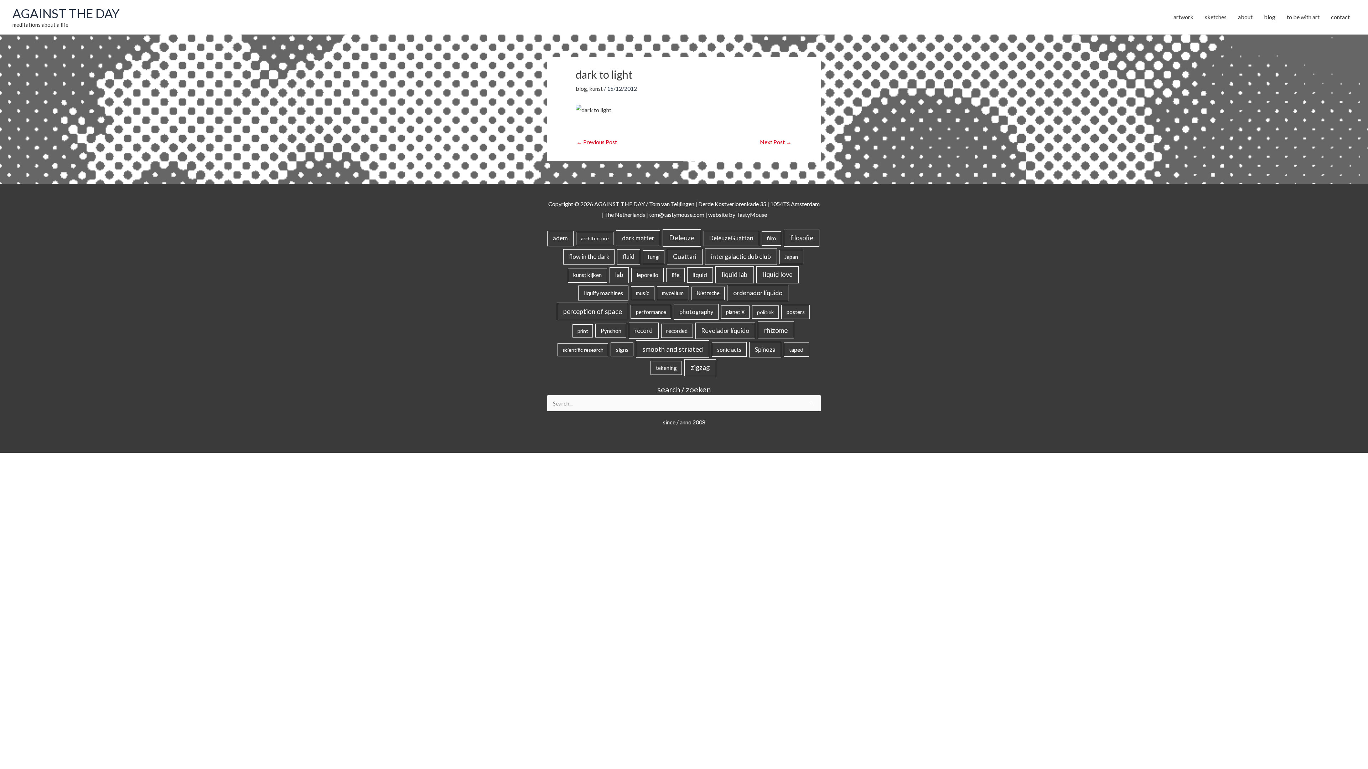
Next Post (776, 141)
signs (622, 349)
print (582, 331)
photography (696, 311)
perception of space (592, 311)
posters (796, 312)
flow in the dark (589, 256)
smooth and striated (672, 349)
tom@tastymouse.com (676, 214)
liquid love (778, 274)
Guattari (684, 256)
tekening (666, 368)
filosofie (801, 238)
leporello (647, 274)
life (675, 275)
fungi (653, 257)
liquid (700, 274)
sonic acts (729, 349)
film (771, 238)
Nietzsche (708, 293)
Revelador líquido (725, 330)
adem (560, 238)
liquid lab (734, 274)
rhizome (776, 330)
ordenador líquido (757, 293)
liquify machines (603, 292)
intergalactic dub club (741, 256)
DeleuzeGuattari (731, 238)
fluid (628, 256)
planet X (735, 312)
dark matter (638, 238)
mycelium (673, 293)
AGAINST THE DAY (66, 13)
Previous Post (596, 141)
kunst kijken (587, 275)
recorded (677, 331)
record (643, 330)
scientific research (583, 350)
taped (796, 349)
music (642, 293)
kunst (596, 88)
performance (651, 312)
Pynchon (611, 331)
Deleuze (682, 238)
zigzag (700, 367)
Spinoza (765, 349)
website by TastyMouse (737, 214)
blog (581, 88)
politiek (765, 312)
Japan (791, 256)
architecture (595, 238)
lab (619, 274)
